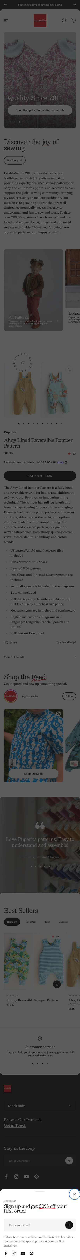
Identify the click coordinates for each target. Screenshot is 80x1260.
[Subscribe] (69, 1225)
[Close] (74, 1194)
